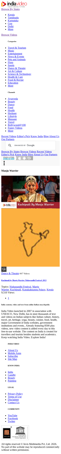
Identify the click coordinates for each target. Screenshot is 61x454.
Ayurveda (13, 98)
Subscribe (13, 356)
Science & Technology (19, 74)
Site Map (12, 359)
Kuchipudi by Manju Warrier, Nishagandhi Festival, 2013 (24, 280)
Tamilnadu (13, 17)
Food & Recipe (16, 80)
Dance (11, 104)
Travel (11, 122)
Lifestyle (12, 116)
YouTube (12, 415)
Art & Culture (15, 71)
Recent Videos (8, 136)
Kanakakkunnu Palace (33, 289)
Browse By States (10, 9)
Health (11, 110)
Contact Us (13, 402)
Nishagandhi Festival (20, 286)
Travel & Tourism (17, 47)
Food (10, 107)
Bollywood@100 (17, 125)
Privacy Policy (15, 393)
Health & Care (15, 77)
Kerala (11, 14)
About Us (54, 136)
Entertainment (15, 53)
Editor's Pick (23, 136)
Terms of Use (15, 396)
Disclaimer (13, 399)
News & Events (16, 56)
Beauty (11, 101)
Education (13, 82)
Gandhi (11, 375)
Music (11, 50)
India (10, 372)
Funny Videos (15, 128)
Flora (10, 62)
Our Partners (7, 139)
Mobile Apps (14, 353)
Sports (11, 65)
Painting (12, 380)
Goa (10, 23)
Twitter (11, 421)
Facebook (13, 418)
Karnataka (13, 20)
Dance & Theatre (17, 68)
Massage (12, 119)
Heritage (12, 113)
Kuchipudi (15, 289)
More (10, 29)
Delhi (11, 26)
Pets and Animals (17, 59)
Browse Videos (9, 34)
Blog (46, 136)
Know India (37, 136)
